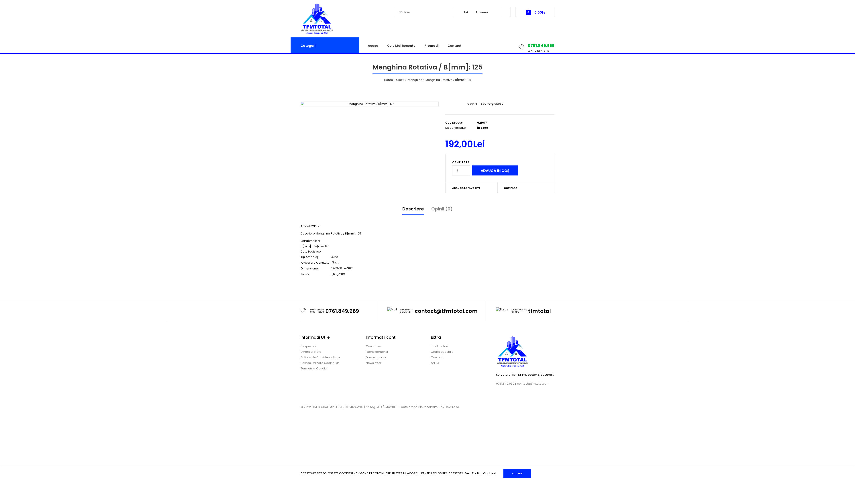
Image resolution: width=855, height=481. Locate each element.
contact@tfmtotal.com (446, 311)
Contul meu (374, 346)
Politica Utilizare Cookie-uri (320, 363)
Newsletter (373, 363)
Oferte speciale (442, 352)
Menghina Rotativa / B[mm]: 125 (448, 80)
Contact (436, 357)
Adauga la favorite (466, 188)
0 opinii (472, 104)
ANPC (435, 363)
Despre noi (308, 346)
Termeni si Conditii (314, 368)
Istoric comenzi (377, 352)
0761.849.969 (342, 311)
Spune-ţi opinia (492, 104)
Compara (510, 188)
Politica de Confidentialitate (320, 357)
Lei (466, 12)
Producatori (439, 346)
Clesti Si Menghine (408, 80)
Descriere (413, 209)
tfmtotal (539, 311)
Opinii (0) (442, 209)
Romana (482, 12)
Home (388, 80)
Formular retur (376, 357)
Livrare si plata (311, 352)
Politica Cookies (483, 473)
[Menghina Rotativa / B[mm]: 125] (369, 104)
